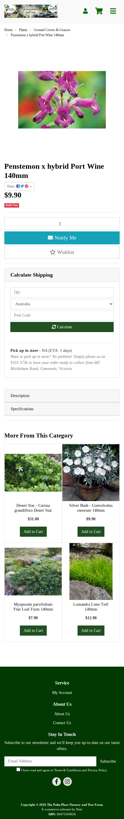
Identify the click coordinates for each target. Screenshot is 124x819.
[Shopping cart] (98, 11)
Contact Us (62, 723)
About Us (62, 714)
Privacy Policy (97, 770)
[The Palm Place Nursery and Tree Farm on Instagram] (67, 781)
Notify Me (64, 238)
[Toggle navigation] (113, 11)
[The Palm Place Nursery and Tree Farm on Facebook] (56, 781)
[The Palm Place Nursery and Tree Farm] (31, 11)
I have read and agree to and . (64, 770)
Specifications (22, 409)
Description (20, 396)
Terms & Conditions (67, 770)
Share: (11, 186)
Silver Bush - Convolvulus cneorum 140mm (90, 508)
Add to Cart (33, 532)
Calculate (64, 327)
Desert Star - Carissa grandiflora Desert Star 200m (33, 510)
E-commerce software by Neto (62, 809)
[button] (62, 252)
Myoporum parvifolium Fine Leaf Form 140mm (33, 606)
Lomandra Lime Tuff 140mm (90, 606)
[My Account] (85, 11)
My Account (62, 693)
